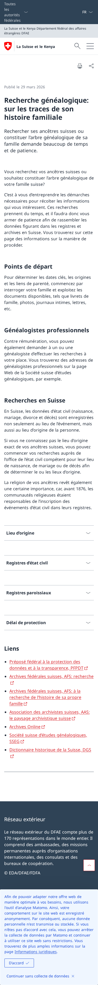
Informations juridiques (36, 951)
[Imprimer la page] (79, 66)
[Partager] (91, 66)
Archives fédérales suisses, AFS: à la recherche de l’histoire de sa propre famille (45, 697)
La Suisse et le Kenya (35, 46)
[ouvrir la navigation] (90, 46)
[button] (89, 865)
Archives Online (25, 727)
